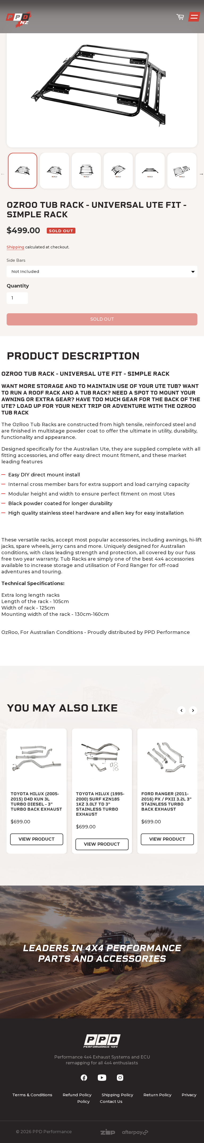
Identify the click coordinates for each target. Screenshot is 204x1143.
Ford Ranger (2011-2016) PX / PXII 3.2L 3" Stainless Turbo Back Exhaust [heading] (166, 801)
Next (201, 173)
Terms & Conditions (32, 1094)
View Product (37, 839)
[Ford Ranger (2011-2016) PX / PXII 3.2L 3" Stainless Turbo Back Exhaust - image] (167, 759)
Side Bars (16, 260)
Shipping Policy (117, 1094)
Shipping (15, 247)
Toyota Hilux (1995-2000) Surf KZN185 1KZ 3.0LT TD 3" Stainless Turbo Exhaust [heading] (100, 804)
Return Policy (157, 1094)
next (193, 710)
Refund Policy (77, 1094)
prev (181, 710)
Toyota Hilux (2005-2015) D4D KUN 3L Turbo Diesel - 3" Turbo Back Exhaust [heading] (36, 801)
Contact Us (111, 1101)
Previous (2, 173)
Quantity (18, 286)
